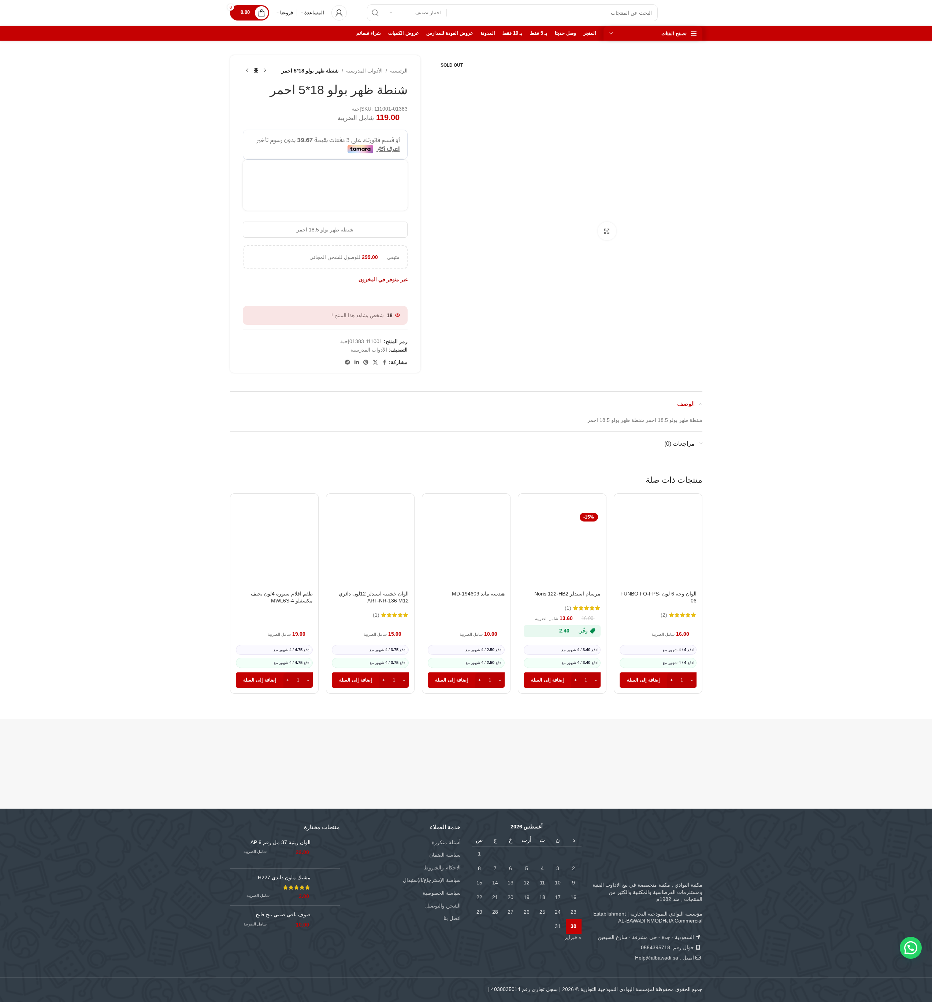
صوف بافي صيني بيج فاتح (283, 914)
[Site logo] (687, 12)
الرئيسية (399, 71)
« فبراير (573, 937)
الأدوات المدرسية (364, 71)
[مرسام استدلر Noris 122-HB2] (562, 548)
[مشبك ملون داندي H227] (328, 887)
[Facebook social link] (384, 362)
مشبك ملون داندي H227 (284, 877)
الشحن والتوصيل (443, 906)
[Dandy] (663, 750)
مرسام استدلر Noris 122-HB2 (567, 594)
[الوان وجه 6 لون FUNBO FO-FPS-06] (658, 548)
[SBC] (584, 750)
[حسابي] (339, 12)
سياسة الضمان (445, 855)
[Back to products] (256, 70)
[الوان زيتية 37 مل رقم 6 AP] (328, 851)
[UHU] (269, 750)
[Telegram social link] (347, 362)
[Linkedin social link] (356, 362)
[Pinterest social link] (366, 362)
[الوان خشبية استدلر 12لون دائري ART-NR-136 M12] (370, 548)
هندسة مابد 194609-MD (478, 594)
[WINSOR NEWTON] (426, 750)
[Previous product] (264, 70)
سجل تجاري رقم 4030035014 (524, 989)
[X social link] (375, 362)
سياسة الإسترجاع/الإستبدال (432, 880)
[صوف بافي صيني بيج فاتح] (328, 923)
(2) (664, 614)
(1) (568, 608)
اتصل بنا (452, 918)
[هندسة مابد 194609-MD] (466, 548)
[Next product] (247, 70)
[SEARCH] (375, 12)
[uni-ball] (348, 750)
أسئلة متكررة (446, 842)
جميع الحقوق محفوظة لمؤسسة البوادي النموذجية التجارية (641, 989)
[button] (658, 680)
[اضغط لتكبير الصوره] (607, 231)
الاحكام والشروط (442, 868)
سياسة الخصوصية (442, 893)
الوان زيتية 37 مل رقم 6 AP (280, 842)
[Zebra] (505, 750)
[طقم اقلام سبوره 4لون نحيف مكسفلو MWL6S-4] (274, 548)
